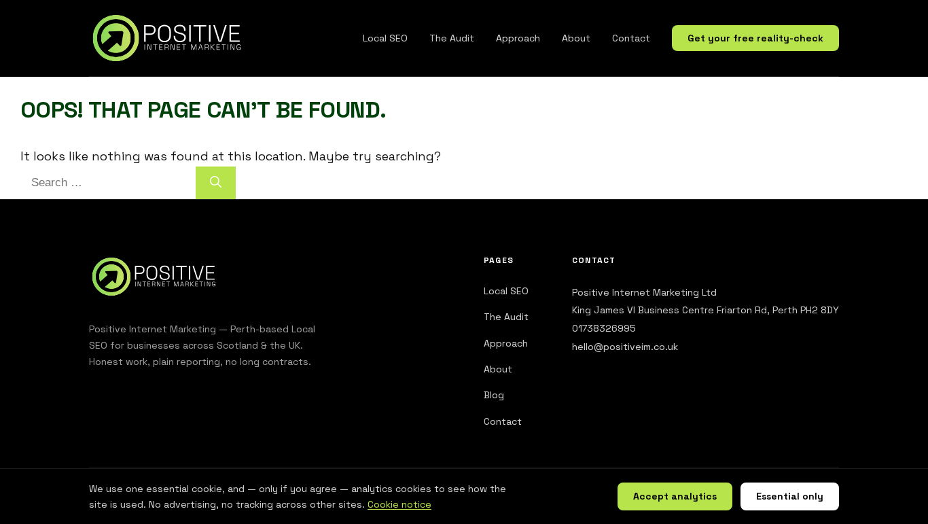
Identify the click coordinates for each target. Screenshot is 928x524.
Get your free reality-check (755, 38)
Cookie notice (399, 504)
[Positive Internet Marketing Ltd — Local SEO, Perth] (170, 38)
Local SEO (385, 38)
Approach (518, 38)
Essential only (789, 496)
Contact (631, 38)
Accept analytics (675, 496)
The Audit (451, 38)
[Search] (216, 183)
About (576, 38)
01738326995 (604, 328)
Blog (494, 395)
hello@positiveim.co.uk (625, 346)
